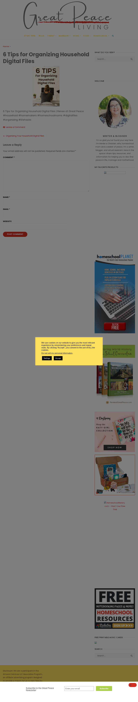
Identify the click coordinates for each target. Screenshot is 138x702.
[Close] (133, 685)
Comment (9, 157)
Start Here (29, 35)
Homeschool (100, 35)
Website (7, 221)
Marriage (64, 35)
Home (76, 35)
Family (50, 35)
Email (6, 209)
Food (86, 35)
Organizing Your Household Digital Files (25, 135)
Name (6, 197)
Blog (41, 35)
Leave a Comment (15, 127)
